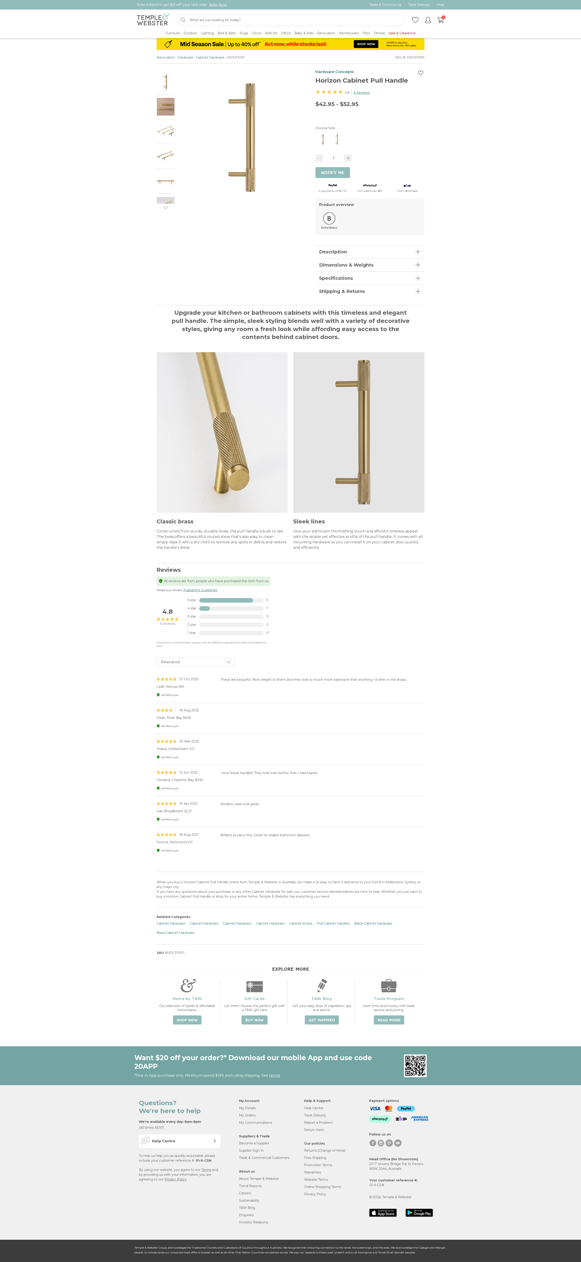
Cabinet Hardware (210, 57)
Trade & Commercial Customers (264, 1158)
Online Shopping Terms (322, 1187)
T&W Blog (247, 1208)
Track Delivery (419, 5)
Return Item (314, 1130)
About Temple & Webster (259, 1179)
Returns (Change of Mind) (324, 1150)
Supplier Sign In (251, 1150)
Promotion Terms (318, 1165)
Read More (389, 1020)
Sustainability (249, 1200)
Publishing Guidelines (200, 590)
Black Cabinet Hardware (373, 923)
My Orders (247, 1115)
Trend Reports (250, 1186)
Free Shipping (315, 1158)
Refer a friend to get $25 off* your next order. (182, 5)
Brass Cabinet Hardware (175, 933)
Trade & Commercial (385, 5)
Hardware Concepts (334, 72)
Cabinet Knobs (300, 923)
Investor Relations (253, 1222)
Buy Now (254, 1020)
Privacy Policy (176, 1179)
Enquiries (246, 1215)
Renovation (166, 57)
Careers (245, 1193)
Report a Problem (318, 1123)
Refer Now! (218, 5)
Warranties (312, 1172)
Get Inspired (322, 1020)
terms (274, 1075)
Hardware (185, 57)
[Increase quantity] (348, 158)
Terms (206, 1170)
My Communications (255, 1123)
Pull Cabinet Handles (333, 923)
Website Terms (316, 1180)
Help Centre (313, 1108)
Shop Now (187, 1020)
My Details (247, 1108)
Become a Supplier (254, 1143)
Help (440, 5)
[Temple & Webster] (153, 20)
